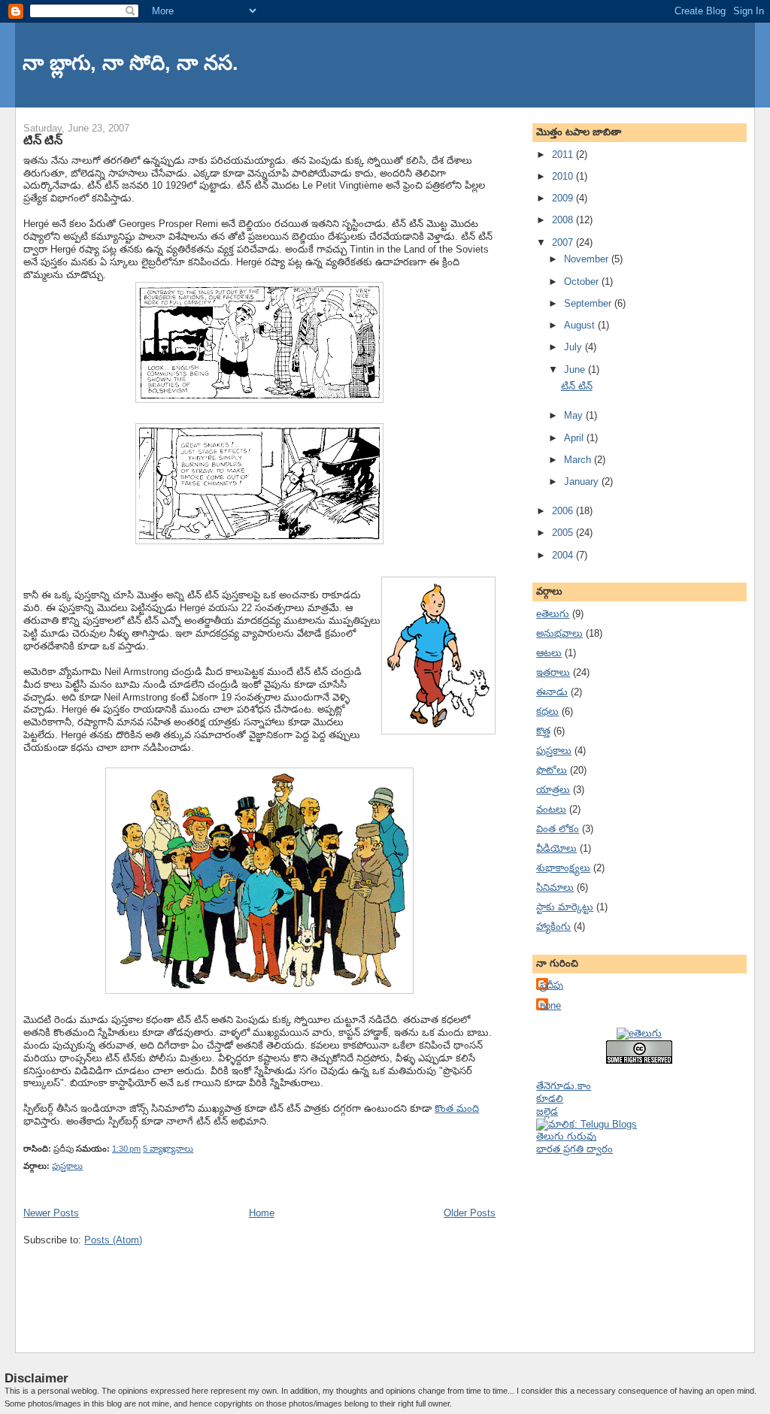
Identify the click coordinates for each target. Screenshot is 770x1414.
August (581, 325)
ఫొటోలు (551, 770)
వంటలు (551, 809)
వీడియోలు (556, 848)
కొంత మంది (457, 1108)
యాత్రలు (553, 789)
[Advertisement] (611, 1241)
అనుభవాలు (559, 633)
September (589, 303)
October (583, 281)
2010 (564, 176)
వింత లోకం (557, 828)
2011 (564, 154)
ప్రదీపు (551, 985)
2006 (564, 510)
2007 (564, 242)
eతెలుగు (552, 613)
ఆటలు (549, 653)
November (587, 259)
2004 (564, 555)
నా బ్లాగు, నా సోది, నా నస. (130, 62)
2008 (564, 220)
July (574, 347)
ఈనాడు (552, 692)
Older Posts (470, 1213)
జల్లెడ (547, 1111)
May (575, 415)
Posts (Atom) (113, 1240)
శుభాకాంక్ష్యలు (563, 868)
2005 (564, 532)
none (550, 1005)
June (576, 369)
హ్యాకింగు (553, 926)
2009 (564, 198)
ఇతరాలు (553, 672)
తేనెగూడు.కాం (563, 1086)
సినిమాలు (555, 887)
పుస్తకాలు (67, 1165)
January (583, 481)
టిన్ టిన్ (42, 140)
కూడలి (549, 1098)
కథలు (547, 711)
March (579, 459)
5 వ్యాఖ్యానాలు (168, 1148)
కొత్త (543, 731)
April (575, 438)
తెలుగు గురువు (566, 1136)
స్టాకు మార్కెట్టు (564, 907)
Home (261, 1213)
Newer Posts (51, 1213)
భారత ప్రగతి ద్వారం (574, 1149)
